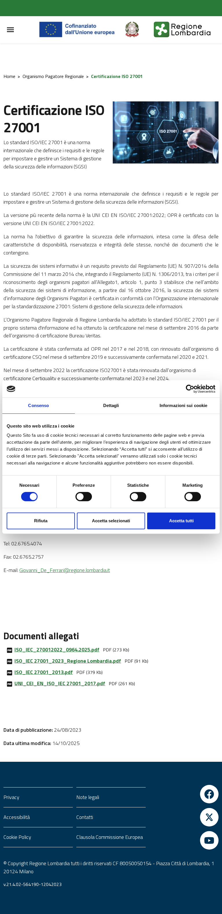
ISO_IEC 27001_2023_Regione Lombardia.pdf (67, 661)
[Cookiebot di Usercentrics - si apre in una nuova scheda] (190, 388)
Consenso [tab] (38, 405)
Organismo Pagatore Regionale (53, 76)
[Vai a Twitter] (184, 817)
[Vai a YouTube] (184, 840)
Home (9, 76)
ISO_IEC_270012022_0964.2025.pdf (56, 649)
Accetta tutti (181, 520)
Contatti (84, 817)
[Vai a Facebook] (184, 794)
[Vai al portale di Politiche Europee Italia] (138, 30)
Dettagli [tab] (111, 405)
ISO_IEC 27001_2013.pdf (43, 672)
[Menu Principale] (10, 30)
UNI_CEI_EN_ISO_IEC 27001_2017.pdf (59, 683)
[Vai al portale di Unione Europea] (81, 30)
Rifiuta (40, 520)
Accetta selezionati (111, 520)
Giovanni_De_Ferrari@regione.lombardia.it (64, 570)
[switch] (83, 496)
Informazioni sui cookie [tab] (183, 405)
